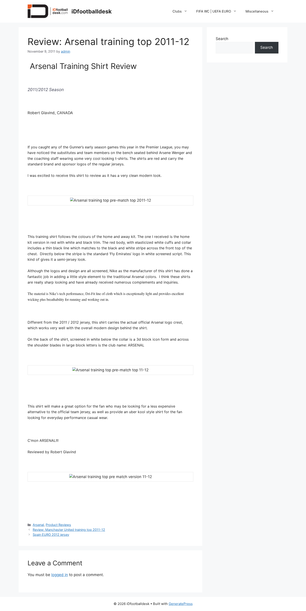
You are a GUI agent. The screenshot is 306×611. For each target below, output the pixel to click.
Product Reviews (58, 525)
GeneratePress (181, 604)
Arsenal (38, 525)
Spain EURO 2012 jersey (51, 534)
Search (222, 38)
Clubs (177, 11)
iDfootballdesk (91, 11)
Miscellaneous (257, 11)
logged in (59, 575)
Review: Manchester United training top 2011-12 (69, 530)
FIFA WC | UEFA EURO (213, 11)
